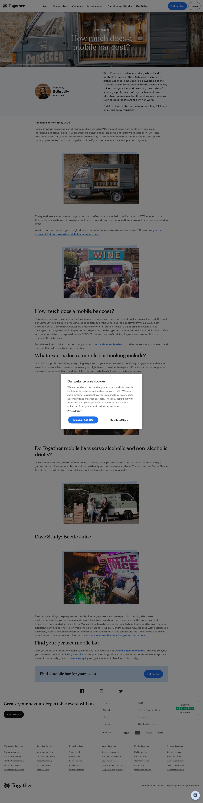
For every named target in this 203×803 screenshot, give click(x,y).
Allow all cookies (83, 420)
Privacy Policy (74, 410)
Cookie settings (119, 419)
